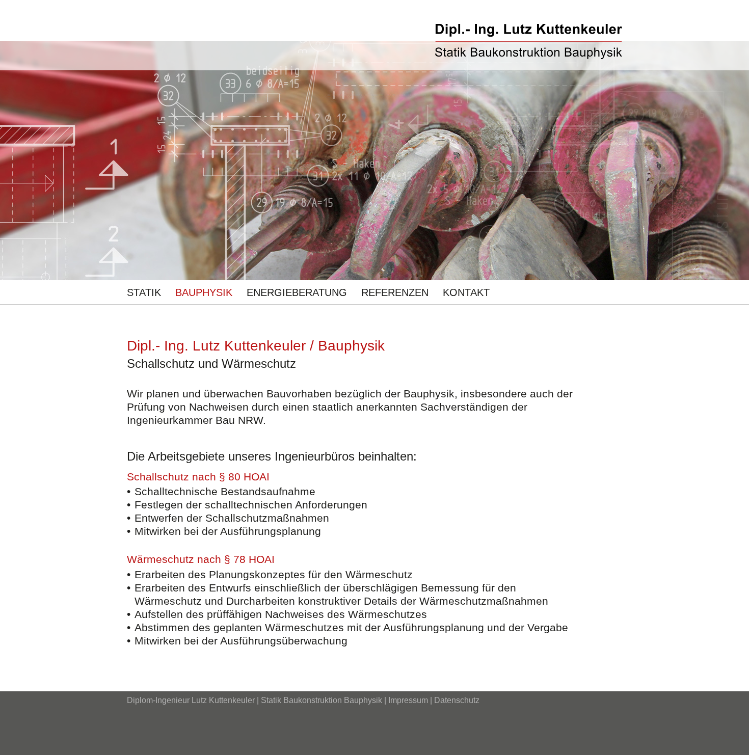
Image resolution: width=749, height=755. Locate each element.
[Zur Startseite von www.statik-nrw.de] (528, 41)
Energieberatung (297, 292)
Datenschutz (456, 700)
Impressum (408, 700)
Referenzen (395, 292)
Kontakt (466, 292)
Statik (144, 292)
